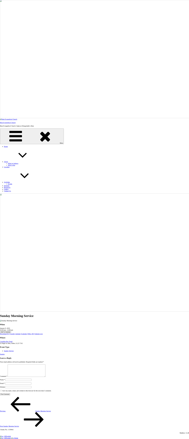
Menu (61, 143)
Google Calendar (15, 334)
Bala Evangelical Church (8, 122)
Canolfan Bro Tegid (6, 341)
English (8, 436)
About (6, 162)
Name (2, 380)
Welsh (16, 438)
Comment (3, 376)
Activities (7, 182)
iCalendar (24, 334)
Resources (7, 187)
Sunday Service (9, 351)
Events (10, 184)
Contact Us (7, 191)
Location (6, 167)
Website (2, 387)
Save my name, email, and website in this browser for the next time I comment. (26, 391)
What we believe (13, 163)
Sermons (6, 186)
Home (6, 146)
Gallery (6, 189)
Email (2, 383)
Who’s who (11, 165)
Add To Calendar (5, 332)
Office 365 (30, 334)
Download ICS (4, 334)
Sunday (2, 354)
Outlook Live (38, 334)
